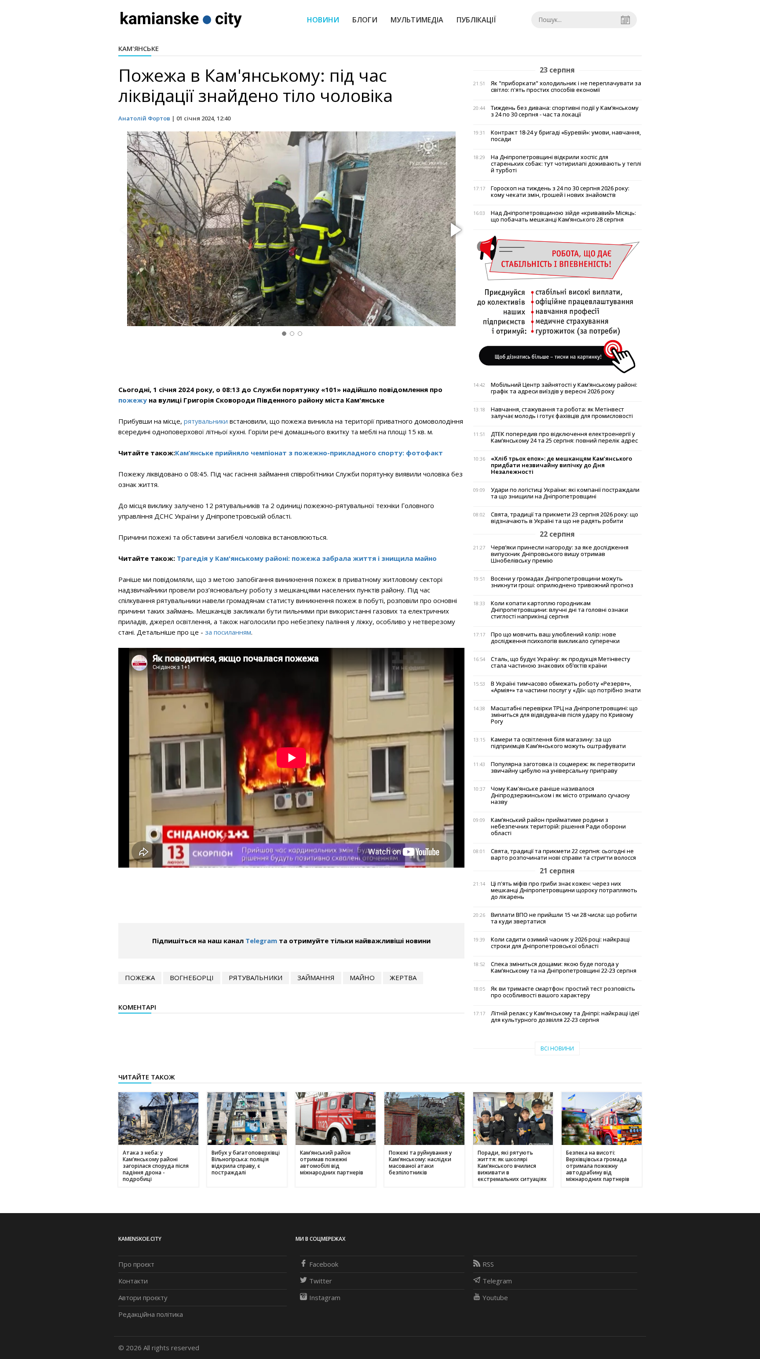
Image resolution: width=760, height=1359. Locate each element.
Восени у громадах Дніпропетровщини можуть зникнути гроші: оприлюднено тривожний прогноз (562, 582)
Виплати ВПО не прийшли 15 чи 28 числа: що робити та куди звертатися (564, 918)
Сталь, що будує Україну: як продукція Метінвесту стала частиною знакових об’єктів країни (560, 662)
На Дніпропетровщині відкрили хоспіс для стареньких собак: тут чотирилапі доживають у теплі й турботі (566, 164)
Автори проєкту (143, 1297)
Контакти (133, 1280)
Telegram (261, 940)
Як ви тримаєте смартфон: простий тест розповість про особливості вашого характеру (563, 992)
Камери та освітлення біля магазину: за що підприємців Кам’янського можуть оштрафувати (558, 742)
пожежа (140, 977)
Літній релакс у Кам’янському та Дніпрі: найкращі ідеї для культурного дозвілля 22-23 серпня (565, 1016)
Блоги (364, 20)
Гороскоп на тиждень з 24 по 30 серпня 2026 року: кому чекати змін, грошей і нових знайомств (560, 191)
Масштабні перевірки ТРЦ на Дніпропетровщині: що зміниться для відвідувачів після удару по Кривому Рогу (564, 715)
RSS (488, 1264)
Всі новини (557, 1048)
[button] (455, 230)
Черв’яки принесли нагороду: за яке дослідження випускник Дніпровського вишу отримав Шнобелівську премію (559, 554)
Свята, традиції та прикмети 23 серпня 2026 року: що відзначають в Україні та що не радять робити (564, 517)
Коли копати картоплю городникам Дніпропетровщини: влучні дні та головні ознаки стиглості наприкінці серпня (559, 610)
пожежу (133, 400)
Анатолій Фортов (144, 118)
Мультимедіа (417, 20)
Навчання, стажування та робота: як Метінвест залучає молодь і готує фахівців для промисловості (562, 412)
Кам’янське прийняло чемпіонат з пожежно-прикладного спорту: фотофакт (309, 452)
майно (362, 977)
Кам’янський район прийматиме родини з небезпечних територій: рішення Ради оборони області (558, 826)
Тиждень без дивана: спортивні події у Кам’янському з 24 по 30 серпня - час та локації (565, 111)
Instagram (324, 1297)
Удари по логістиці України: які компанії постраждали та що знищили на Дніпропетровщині (565, 493)
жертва (403, 977)
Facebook (323, 1264)
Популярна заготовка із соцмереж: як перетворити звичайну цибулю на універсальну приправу (563, 767)
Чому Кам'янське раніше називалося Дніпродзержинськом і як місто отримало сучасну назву (560, 795)
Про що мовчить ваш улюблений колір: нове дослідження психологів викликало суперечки (555, 637)
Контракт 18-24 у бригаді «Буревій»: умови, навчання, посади (566, 135)
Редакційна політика (150, 1314)
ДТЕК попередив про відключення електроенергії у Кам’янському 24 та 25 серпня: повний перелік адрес (564, 437)
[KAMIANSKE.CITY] (181, 19)
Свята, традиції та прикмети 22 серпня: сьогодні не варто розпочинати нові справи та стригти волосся (563, 854)
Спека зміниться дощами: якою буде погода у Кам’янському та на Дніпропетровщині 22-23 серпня (563, 967)
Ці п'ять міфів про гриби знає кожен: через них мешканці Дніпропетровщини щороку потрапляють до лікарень (564, 890)
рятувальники (207, 421)
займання (316, 977)
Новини (323, 20)
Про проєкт (136, 1264)
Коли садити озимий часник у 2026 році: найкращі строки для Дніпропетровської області (560, 942)
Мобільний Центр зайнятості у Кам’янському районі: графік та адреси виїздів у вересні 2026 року (564, 388)
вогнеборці (192, 977)
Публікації (476, 20)
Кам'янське (138, 48)
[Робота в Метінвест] (557, 304)
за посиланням (228, 632)
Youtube (495, 1297)
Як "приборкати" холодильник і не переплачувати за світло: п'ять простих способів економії (566, 86)
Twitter (320, 1280)
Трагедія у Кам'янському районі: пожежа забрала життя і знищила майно (307, 558)
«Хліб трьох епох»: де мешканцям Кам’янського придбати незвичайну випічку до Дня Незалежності (561, 465)
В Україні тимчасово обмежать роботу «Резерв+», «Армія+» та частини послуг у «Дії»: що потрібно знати (566, 687)
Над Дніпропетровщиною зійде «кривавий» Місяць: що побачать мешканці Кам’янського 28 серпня (563, 216)
